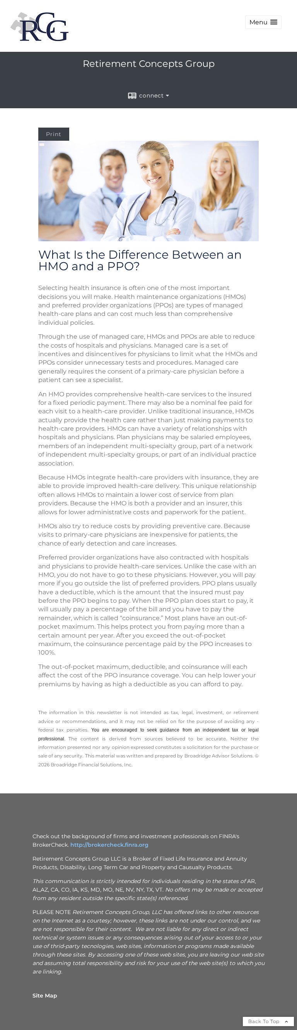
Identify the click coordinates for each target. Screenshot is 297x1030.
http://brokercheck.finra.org (109, 844)
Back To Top (264, 1021)
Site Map (44, 995)
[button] (263, 22)
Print (53, 134)
